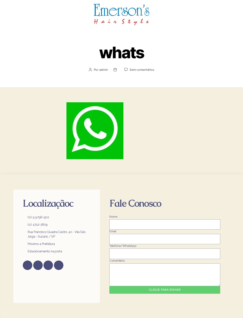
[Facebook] (27, 265)
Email (112, 231)
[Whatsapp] (48, 265)
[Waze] (58, 265)
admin (103, 70)
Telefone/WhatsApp (122, 246)
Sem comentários (142, 70)
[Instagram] (38, 265)
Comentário (117, 260)
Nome (113, 216)
